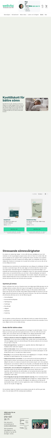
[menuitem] (46, 15)
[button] (40, 193)
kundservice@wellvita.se (10, 425)
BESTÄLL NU (14, 229)
